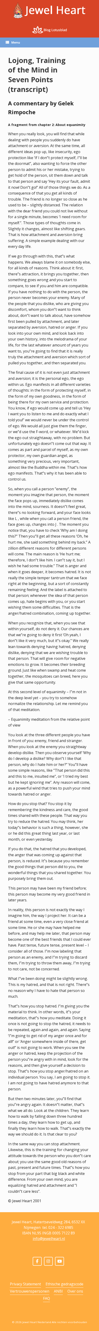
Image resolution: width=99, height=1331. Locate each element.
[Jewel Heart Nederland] (49, 10)
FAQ (46, 1298)
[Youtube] (59, 1261)
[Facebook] (37, 1261)
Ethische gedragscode (64, 1284)
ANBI (58, 1291)
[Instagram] (48, 1261)
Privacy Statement (25, 1284)
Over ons (75, 1291)
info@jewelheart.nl (49, 1238)
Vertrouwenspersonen (29, 1291)
